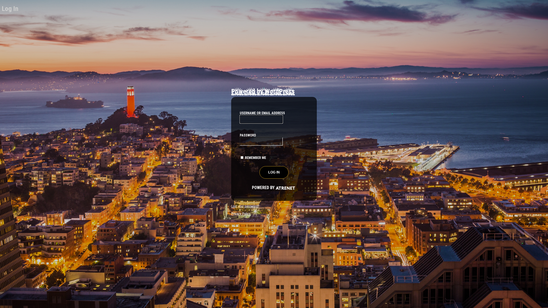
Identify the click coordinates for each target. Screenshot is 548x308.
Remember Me (255, 158)
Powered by (258, 187)
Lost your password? (245, 206)
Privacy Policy (240, 214)
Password (248, 135)
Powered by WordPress (263, 91)
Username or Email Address (262, 113)
